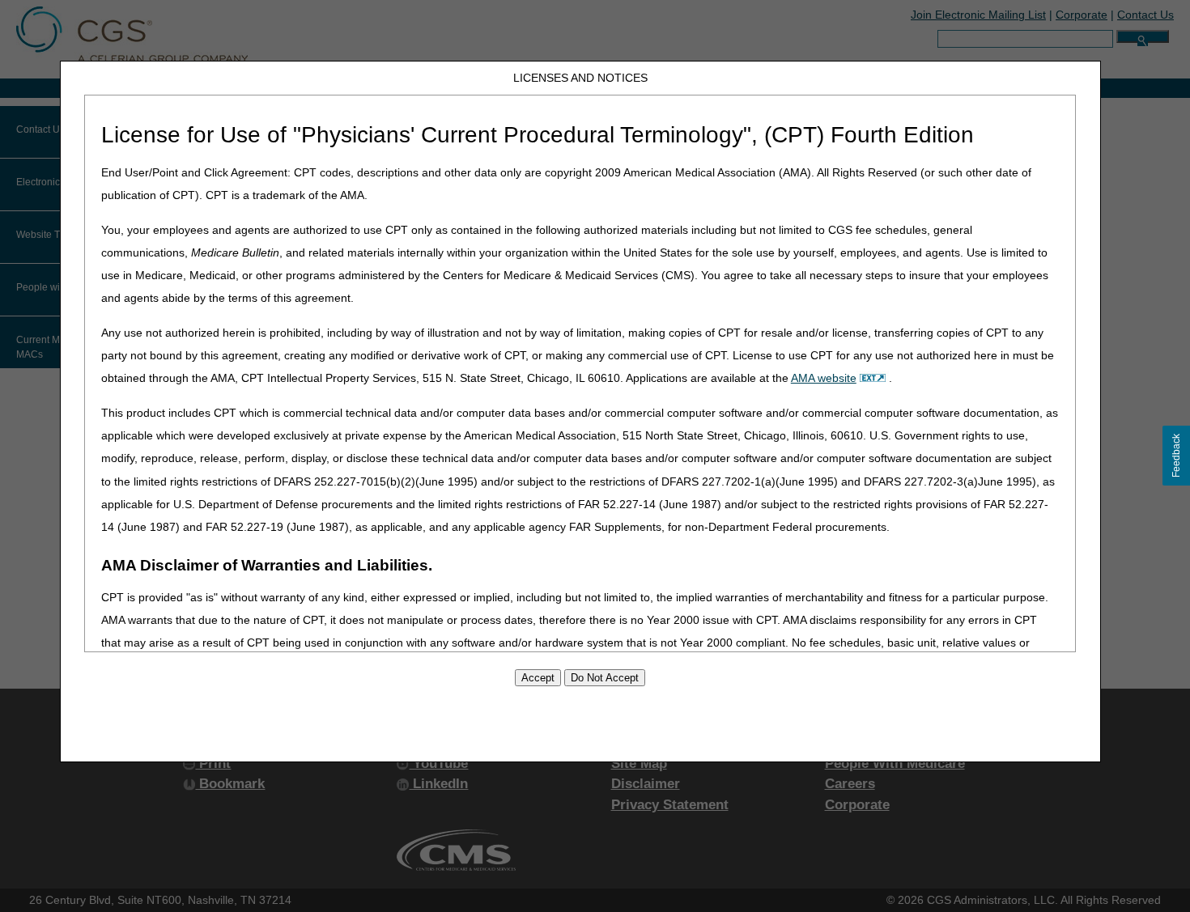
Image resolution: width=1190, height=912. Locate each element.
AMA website (823, 377)
